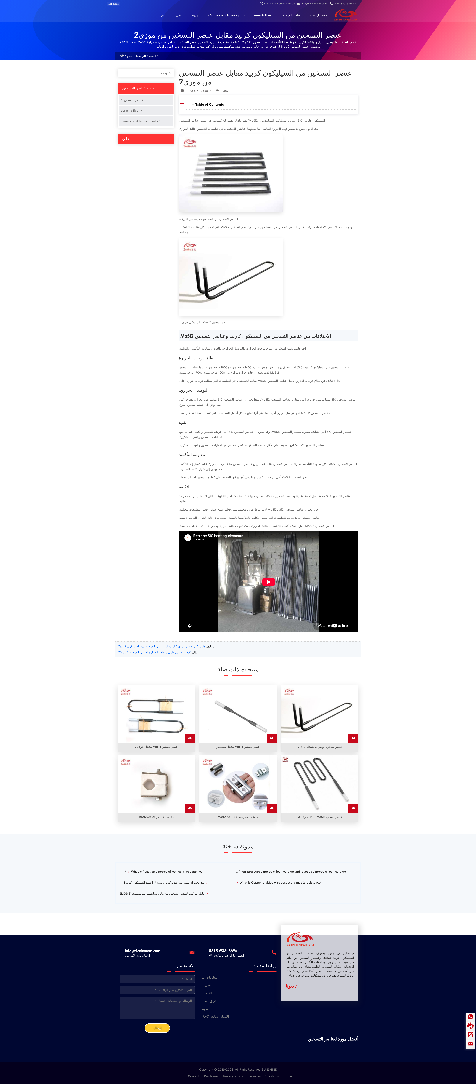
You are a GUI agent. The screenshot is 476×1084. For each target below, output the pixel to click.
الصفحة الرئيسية (146, 56)
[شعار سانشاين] (346, 15)
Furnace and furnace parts (140, 121)
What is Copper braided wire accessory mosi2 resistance (280, 882)
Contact (193, 1076)
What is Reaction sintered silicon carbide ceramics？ (163, 871)
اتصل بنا (206, 985)
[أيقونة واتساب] (470, 1017)
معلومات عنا (209, 977)
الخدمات (207, 993)
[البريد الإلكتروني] (470, 1044)
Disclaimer (211, 1076)
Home (287, 1076)
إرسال (157, 1027)
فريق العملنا (209, 1001)
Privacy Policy (233, 1076)
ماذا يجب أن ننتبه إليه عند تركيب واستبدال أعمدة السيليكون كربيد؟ (164, 882)
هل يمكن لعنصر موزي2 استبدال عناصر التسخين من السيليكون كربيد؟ (161, 646)
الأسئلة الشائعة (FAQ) (215, 1016)
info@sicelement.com (314, 3)
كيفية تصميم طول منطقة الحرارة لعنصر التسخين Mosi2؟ (154, 652)
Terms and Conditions (263, 1076)
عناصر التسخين (133, 100)
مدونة (128, 56)
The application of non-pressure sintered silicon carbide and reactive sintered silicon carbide (290, 871)
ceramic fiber (130, 110)
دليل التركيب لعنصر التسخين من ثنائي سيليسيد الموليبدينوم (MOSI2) (162, 893)
